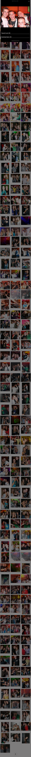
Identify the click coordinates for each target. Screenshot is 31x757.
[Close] (29, 1)
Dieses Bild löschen (15, 40)
